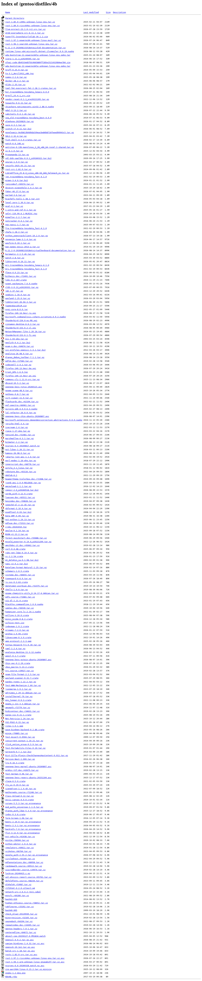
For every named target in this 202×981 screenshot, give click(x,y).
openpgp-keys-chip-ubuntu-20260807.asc (27, 416)
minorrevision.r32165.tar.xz (21, 918)
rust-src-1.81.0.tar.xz (18, 169)
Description (119, 12)
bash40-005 (11, 910)
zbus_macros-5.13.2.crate (19, 667)
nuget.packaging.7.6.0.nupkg (21, 284)
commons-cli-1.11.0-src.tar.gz (22, 379)
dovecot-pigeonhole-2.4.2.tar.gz (23, 188)
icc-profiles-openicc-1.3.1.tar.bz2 (25, 350)
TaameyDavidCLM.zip (16, 306)
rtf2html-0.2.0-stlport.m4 (20, 888)
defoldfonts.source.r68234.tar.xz (24, 881)
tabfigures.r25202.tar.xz (19, 907)
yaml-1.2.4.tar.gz (15, 648)
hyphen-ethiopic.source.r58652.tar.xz (26, 903)
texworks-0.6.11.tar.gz (18, 103)
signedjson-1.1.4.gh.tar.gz (20, 789)
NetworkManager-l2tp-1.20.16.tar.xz (25, 331)
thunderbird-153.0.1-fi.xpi (20, 335)
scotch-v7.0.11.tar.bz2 (18, 129)
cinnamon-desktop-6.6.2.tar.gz (22, 324)
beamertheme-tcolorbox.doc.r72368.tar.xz (28, 479)
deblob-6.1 (11, 475)
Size (108, 12)
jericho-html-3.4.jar (17, 424)
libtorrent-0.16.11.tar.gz (20, 261)
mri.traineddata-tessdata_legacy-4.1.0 (27, 265)
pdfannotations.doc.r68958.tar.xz (24, 862)
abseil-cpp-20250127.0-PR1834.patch (25, 936)
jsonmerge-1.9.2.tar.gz (18, 689)
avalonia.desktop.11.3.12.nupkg (23, 652)
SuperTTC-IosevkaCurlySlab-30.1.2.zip (26, 37)
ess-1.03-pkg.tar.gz (16, 339)
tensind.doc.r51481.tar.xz (20, 435)
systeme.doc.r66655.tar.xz (20, 575)
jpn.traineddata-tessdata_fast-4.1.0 (26, 177)
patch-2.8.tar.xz (14, 258)
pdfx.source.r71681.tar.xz (20, 597)
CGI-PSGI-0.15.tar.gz (17, 722)
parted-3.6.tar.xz (15, 195)
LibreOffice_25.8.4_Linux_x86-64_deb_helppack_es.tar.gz (37, 173)
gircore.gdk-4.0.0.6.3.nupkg (21, 409)
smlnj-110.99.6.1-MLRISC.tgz (21, 213)
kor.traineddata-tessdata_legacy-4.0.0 (27, 92)
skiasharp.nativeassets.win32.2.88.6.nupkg (29, 107)
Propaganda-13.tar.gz (17, 154)
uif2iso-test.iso (14, 623)
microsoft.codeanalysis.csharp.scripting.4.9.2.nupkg (35, 317)
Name (7, 12)
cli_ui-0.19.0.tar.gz (17, 785)
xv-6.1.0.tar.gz (14, 151)
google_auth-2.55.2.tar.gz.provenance (26, 855)
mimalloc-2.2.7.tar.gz (17, 217)
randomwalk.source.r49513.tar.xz (23, 866)
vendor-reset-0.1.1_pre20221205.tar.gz (27, 99)
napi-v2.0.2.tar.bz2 (16, 564)
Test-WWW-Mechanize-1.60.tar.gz (23, 685)
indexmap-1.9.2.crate (17, 626)
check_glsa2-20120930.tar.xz (21, 914)
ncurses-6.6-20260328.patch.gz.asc (24, 965)
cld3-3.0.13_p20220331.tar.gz (21, 287)
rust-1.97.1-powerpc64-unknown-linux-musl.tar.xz (33, 40)
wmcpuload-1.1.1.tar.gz (18, 486)
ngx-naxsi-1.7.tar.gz (17, 225)
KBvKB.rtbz (11, 977)
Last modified (91, 12)
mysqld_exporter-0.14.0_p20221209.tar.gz (28, 542)
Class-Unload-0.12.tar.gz (19, 796)
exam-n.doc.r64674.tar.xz (19, 346)
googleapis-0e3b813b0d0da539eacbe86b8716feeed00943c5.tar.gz (39, 132)
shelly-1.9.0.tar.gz (16, 589)
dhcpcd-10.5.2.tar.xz (17, 383)
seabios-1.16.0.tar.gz (17, 295)
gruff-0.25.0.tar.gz (16, 70)
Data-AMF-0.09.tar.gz (17, 516)
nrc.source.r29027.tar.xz (19, 671)
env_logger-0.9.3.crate (18, 700)
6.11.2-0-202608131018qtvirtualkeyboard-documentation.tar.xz (40, 250)
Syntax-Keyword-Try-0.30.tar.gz (23, 645)
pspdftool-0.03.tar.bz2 (18, 512)
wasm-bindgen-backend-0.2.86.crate (24, 730)
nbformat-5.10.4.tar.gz (18, 508)
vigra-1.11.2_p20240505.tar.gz (22, 59)
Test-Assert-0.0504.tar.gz (20, 737)
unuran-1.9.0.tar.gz (16, 162)
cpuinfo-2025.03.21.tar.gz (20, 166)
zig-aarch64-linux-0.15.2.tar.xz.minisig (28, 969)
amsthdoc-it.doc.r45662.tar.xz (22, 545)
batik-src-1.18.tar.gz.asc (20, 951)
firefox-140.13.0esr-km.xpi (20, 368)
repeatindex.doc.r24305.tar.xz (22, 925)
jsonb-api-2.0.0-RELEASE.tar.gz (23, 483)
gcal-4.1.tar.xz (14, 206)
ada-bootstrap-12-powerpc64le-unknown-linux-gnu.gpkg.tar (37, 66)
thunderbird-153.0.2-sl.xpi (20, 328)
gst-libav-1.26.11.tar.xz (19, 449)
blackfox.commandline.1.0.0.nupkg (24, 604)
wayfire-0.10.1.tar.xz (17, 243)
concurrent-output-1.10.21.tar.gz (24, 741)
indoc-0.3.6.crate (15, 814)
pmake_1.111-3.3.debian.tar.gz (22, 704)
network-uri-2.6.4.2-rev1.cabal (23, 892)
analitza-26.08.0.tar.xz (19, 354)
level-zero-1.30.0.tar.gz (19, 202)
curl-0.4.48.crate (15, 549)
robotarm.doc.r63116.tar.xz (20, 472)
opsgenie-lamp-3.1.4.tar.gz (20, 239)
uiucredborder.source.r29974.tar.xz (25, 870)
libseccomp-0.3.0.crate (18, 637)
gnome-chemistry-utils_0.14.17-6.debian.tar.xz (32, 593)
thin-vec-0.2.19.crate (17, 663)
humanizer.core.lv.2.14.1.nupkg (23, 612)
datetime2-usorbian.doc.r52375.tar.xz (26, 586)
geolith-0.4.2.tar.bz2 (17, 342)
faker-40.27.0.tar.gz (17, 191)
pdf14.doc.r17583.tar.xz (19, 361)
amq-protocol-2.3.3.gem (18, 641)
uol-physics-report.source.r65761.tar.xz (28, 877)
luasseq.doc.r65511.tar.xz (20, 497)
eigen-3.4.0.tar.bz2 (16, 180)
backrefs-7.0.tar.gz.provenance (23, 829)
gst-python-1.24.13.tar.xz (20, 519)
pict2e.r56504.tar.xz (17, 840)
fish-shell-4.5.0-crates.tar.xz (23, 140)
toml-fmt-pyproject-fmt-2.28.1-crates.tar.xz (30, 88)
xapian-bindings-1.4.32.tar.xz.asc (24, 943)
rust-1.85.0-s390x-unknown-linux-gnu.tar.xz (30, 22)
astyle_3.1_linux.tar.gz (19, 468)
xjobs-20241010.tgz (16, 527)
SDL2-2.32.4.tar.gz (16, 136)
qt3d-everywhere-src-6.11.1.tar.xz (24, 33)
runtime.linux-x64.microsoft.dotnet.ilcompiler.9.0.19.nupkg (39, 51)
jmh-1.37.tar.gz (14, 291)
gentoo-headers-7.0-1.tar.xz (21, 929)
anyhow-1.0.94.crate (16, 634)
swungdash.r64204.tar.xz (19, 921)
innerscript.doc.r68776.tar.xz (22, 464)
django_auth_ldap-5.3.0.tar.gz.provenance (29, 811)
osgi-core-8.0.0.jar (16, 309)
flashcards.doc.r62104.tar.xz (21, 401)
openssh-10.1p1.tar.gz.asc (20, 947)
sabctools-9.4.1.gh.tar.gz (20, 114)
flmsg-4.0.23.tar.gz (16, 272)
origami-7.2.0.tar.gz (17, 630)
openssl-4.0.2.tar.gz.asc (19, 940)
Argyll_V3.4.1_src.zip (17, 96)
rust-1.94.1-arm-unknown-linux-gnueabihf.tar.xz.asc (34, 962)
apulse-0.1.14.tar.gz (17, 531)
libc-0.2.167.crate (16, 280)
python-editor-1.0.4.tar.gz (20, 844)
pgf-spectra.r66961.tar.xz (20, 405)
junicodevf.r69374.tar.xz (19, 184)
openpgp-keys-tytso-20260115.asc (23, 387)
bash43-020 (11, 899)
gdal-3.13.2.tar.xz (16, 110)
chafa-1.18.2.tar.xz (16, 232)
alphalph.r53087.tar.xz (18, 884)
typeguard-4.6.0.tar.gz (18, 578)
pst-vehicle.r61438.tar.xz (20, 836)
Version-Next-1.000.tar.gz (20, 759)
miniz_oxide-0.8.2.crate (19, 619)
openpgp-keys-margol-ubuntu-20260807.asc (28, 766)
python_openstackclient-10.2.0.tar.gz (26, 236)
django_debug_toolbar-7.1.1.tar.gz (24, 357)
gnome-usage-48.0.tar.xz (19, 390)
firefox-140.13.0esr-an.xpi (20, 376)
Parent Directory (14, 18)
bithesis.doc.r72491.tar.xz (20, 276)
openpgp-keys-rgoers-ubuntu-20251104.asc (28, 777)
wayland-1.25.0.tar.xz (17, 298)
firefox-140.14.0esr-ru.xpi (20, 313)
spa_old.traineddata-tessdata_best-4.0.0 (28, 118)
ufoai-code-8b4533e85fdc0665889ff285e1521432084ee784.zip (37, 62)
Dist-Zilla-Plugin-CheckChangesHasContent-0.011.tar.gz (36, 755)
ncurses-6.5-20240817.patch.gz (22, 446)
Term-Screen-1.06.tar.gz (19, 818)
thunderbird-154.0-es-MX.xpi (21, 320)
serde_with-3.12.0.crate (19, 494)
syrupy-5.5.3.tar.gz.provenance (23, 803)
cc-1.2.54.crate (14, 556)
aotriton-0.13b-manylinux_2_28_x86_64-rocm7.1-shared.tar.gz (39, 147)
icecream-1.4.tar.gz (16, 427)
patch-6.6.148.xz (14, 143)
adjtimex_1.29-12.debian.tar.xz (23, 693)
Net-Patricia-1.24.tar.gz (19, 719)
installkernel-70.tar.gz (19, 696)
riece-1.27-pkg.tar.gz (17, 431)
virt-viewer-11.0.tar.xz (19, 398)
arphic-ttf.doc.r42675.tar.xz (21, 770)
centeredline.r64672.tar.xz (20, 932)
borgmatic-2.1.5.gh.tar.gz (20, 254)
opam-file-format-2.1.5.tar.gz (22, 674)
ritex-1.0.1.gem (14, 726)
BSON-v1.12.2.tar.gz (16, 534)
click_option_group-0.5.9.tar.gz (23, 744)
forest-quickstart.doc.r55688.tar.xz (26, 538)
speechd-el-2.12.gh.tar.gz (20, 505)
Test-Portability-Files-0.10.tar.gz (25, 748)
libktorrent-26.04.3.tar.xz (20, 302)
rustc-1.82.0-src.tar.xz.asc (21, 954)
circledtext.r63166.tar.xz (20, 859)
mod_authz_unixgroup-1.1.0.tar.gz (24, 807)
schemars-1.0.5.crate (17, 571)
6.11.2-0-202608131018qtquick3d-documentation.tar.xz (35, 48)
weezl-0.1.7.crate (15, 656)
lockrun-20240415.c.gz (17, 873)
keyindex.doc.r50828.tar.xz (20, 501)
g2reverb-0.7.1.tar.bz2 (18, 752)
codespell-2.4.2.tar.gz (18, 365)
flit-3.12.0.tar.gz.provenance (22, 833)
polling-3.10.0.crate (17, 615)
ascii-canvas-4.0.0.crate (19, 800)
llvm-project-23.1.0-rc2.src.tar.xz (25, 29)
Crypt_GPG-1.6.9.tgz (16, 372)
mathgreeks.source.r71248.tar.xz (23, 792)
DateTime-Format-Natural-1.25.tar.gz (26, 567)
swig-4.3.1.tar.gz (15, 125)
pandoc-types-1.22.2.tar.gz (20, 682)
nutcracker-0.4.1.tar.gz (19, 221)
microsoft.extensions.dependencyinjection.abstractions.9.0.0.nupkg (43, 420)
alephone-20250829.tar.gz (19, 121)
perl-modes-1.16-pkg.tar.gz (20, 460)
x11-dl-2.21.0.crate (16, 601)
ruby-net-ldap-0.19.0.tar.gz (21, 553)
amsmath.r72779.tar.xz (17, 707)
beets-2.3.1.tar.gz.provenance (22, 825)
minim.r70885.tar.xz (16, 733)
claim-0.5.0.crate (15, 781)
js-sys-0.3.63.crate (16, 582)
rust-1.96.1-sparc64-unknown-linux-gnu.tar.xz (31, 44)
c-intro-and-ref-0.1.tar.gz (20, 210)
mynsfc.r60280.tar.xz (17, 895)
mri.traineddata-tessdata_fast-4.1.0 (26, 269)
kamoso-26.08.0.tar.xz (17, 453)
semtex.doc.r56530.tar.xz (19, 608)
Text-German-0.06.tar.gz (19, 774)
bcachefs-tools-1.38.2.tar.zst (22, 199)
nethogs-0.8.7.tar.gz (17, 394)
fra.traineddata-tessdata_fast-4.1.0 (26, 228)
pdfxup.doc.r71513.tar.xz (19, 523)
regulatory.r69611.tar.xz (19, 848)
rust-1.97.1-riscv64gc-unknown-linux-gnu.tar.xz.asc (34, 958)
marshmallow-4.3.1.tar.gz (19, 438)
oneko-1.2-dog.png (15, 973)
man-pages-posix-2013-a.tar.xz (22, 247)
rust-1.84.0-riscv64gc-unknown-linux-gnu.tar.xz (32, 25)
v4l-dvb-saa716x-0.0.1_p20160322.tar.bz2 (28, 158)
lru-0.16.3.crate (14, 763)
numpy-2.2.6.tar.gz (16, 77)
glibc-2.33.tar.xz (15, 84)
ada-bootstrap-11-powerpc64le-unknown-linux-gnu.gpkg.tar (37, 55)
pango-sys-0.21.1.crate (18, 715)
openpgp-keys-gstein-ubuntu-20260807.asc (28, 660)
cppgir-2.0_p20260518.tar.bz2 (21, 490)
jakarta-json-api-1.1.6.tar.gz (22, 457)
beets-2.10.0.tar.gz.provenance (23, 822)
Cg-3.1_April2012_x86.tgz (19, 73)
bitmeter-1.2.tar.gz (16, 442)
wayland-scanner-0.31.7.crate (21, 678)
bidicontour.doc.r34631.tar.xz (22, 711)
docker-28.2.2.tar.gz (17, 81)
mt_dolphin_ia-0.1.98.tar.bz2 (21, 560)
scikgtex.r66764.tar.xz (18, 851)
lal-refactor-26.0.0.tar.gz (20, 413)
